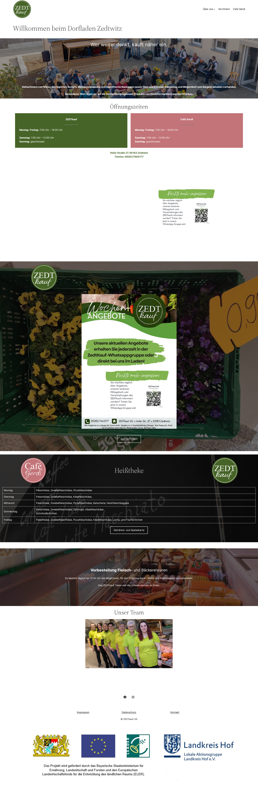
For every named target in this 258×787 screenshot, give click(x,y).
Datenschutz (129, 712)
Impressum (83, 712)
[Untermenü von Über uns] (214, 9)
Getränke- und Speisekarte (129, 530)
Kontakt (174, 712)
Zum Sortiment (129, 438)
